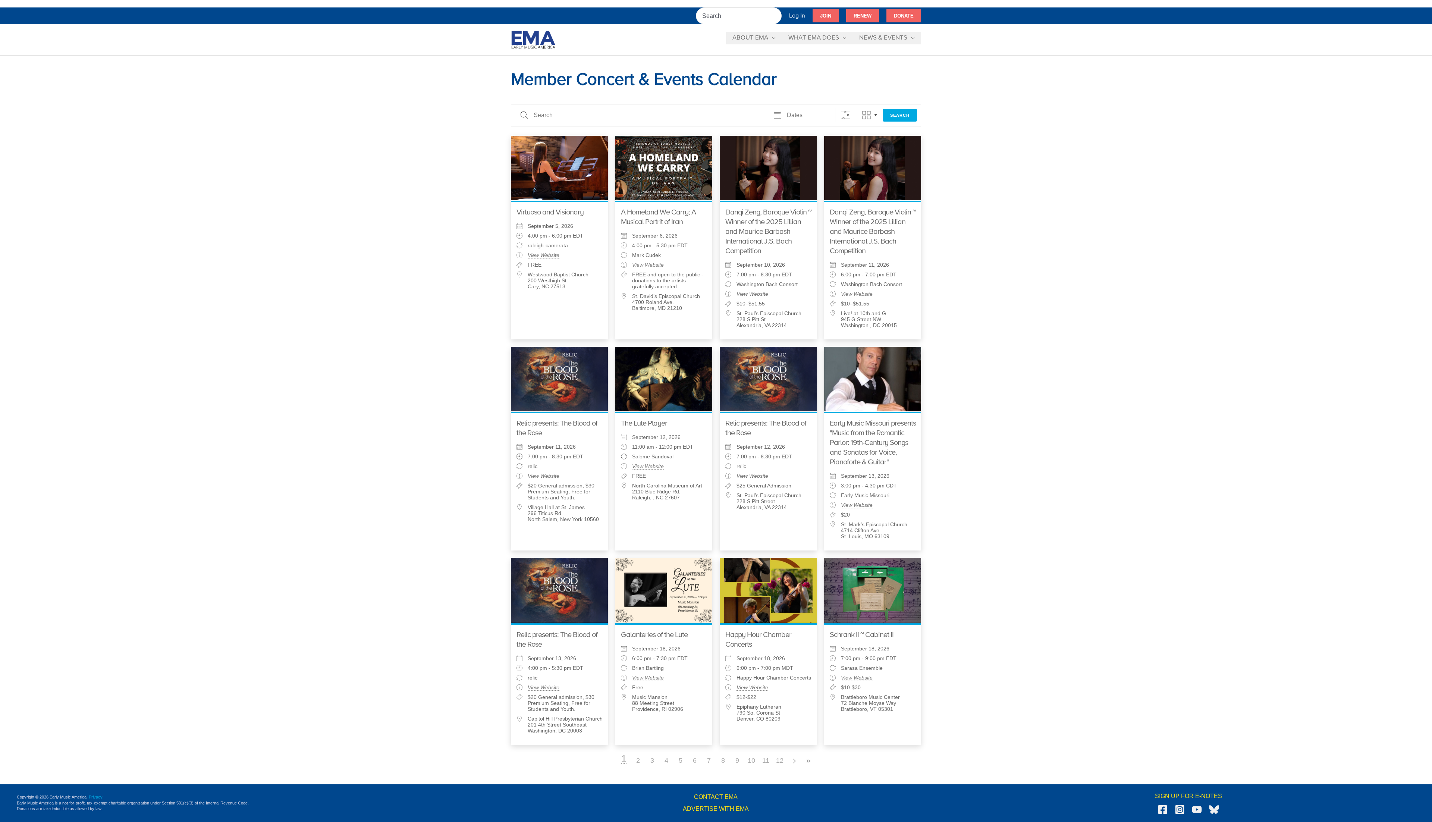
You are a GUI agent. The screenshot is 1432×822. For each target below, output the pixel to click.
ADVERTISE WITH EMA (716, 809)
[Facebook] (1163, 809)
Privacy (96, 797)
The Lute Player (644, 423)
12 (779, 760)
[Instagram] (1180, 809)
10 (751, 760)
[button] (826, 16)
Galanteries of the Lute (654, 635)
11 (765, 760)
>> (808, 761)
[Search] (776, 16)
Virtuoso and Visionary (550, 212)
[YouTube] (1197, 809)
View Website (543, 255)
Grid (866, 115)
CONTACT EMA (716, 797)
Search (900, 115)
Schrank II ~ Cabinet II (862, 635)
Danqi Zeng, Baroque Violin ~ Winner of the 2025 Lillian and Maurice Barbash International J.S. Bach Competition (768, 231)
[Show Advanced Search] (845, 115)
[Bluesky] (1214, 809)
